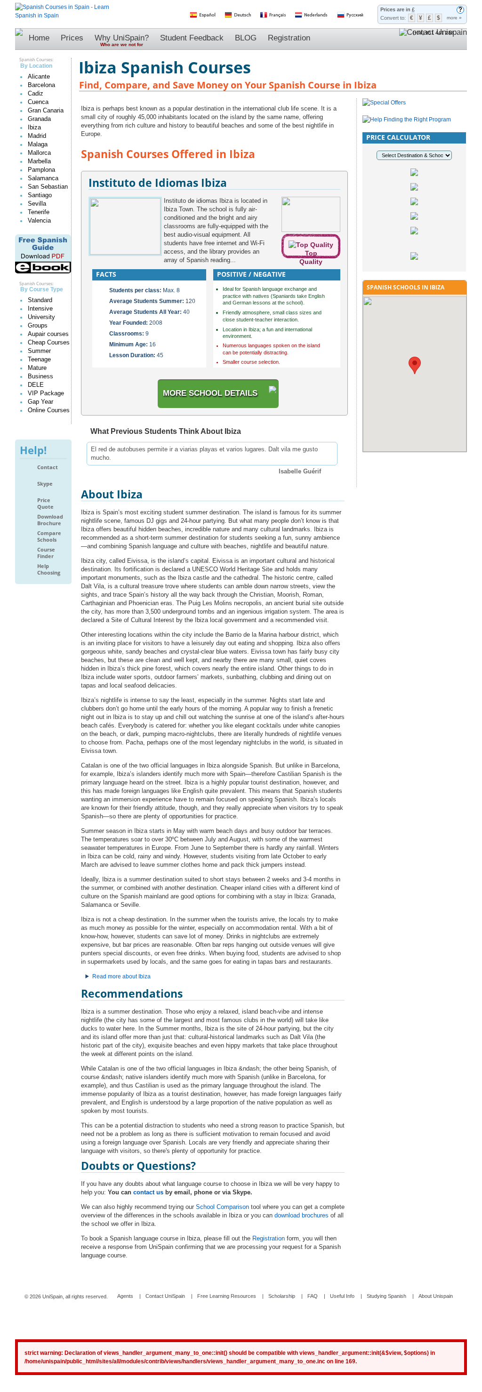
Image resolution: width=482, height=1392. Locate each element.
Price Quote (45, 503)
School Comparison (222, 1206)
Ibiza (34, 127)
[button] (415, 365)
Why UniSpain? (122, 40)
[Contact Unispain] (433, 39)
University (41, 316)
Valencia (39, 220)
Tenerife (38, 212)
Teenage (39, 359)
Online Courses (49, 410)
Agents (125, 1296)
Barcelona (41, 84)
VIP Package (46, 393)
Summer (39, 350)
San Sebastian (48, 186)
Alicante (39, 76)
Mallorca (39, 152)
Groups (38, 325)
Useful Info (342, 1296)
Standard (40, 300)
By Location (36, 66)
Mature (37, 367)
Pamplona (41, 169)
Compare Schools (49, 536)
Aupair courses (48, 333)
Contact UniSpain (165, 1296)
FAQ (312, 1296)
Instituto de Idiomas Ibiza (157, 182)
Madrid (37, 135)
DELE (36, 384)
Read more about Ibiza (121, 976)
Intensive (40, 308)
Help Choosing (48, 569)
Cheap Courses (49, 342)
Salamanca (43, 178)
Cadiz (35, 93)
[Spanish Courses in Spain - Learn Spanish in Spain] (62, 7)
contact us (148, 1192)
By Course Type (41, 289)
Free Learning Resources (226, 1296)
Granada (39, 118)
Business (40, 376)
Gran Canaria (46, 110)
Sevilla (37, 203)
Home (39, 37)
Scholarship (281, 1296)
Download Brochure (50, 519)
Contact (47, 467)
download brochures (301, 1215)
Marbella (39, 161)
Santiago (40, 195)
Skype (45, 483)
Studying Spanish (386, 1296)
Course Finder (46, 552)
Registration (289, 37)
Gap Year (40, 401)
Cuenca (38, 101)
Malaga (38, 144)
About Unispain (435, 1296)
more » (454, 17)
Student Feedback (192, 37)
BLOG (246, 37)
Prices (72, 37)
